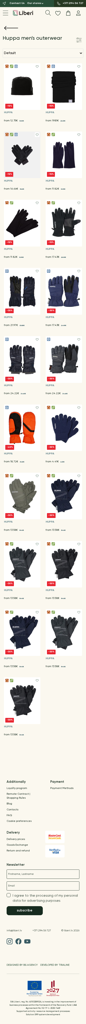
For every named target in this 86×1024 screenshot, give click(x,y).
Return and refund (18, 850)
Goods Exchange (17, 845)
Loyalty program (17, 788)
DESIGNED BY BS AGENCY (22, 965)
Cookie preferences (19, 821)
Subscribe (24, 910)
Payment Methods (61, 788)
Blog (9, 803)
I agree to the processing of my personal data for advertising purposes (45, 898)
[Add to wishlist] (37, 66)
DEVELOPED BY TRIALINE (54, 965)
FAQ (9, 815)
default (10, 53)
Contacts (12, 809)
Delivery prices (16, 839)
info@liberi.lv (14, 930)
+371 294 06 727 (41, 930)
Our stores (34, 3)
